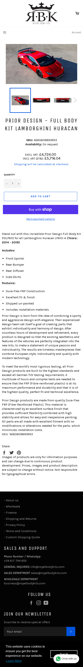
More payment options (40, 219)
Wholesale (14, 506)
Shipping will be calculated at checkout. (41, 164)
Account (76, 32)
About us (12, 500)
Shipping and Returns (21, 519)
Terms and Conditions (21, 531)
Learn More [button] (14, 661)
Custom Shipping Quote (23, 537)
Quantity (9, 174)
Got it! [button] (64, 654)
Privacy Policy (15, 525)
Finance (11, 512)
